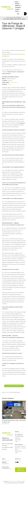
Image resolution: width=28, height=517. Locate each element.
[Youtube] (17, 462)
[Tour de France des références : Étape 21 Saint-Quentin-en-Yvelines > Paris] (14, 410)
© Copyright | (8, 481)
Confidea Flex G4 (14, 82)
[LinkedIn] (16, 462)
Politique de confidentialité (19, 482)
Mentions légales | (10, 482)
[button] (18, 13)
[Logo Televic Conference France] (7, 6)
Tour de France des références (14, 392)
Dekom (9, 84)
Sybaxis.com (15, 481)
